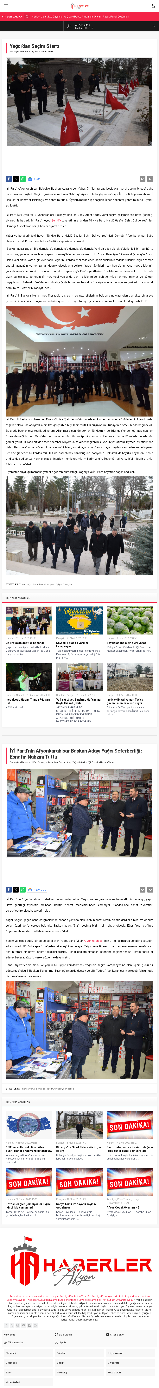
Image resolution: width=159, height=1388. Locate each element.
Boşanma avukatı (17, 1299)
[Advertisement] (79, 159)
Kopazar (33, 1299)
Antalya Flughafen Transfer (75, 1296)
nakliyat (101, 1299)
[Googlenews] (35, 1325)
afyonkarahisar (35, 584)
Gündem (10, 695)
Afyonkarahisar (94, 940)
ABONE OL (40, 178)
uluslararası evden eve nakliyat (41, 1296)
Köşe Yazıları (124, 1199)
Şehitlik (56, 220)
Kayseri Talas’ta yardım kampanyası (72, 644)
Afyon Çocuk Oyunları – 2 (123, 1207)
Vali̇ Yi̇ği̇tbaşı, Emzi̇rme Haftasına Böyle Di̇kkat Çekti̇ (78, 701)
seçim (68, 584)
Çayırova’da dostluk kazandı (25, 642)
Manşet (25, 51)
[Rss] (29, 1325)
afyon (30, 1088)
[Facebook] (6, 1325)
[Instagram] (18, 1325)
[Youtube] (23, 1325)
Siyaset (58, 1088)
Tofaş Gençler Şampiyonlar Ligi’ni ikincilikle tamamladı (28, 1205)
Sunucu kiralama (48, 1299)
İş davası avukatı (140, 1296)
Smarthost (16, 1296)
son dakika (68, 1088)
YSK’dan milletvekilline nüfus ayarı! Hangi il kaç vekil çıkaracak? (29, 1148)
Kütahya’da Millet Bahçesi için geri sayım (79, 1148)
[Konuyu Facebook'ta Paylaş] (9, 179)
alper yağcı (49, 584)
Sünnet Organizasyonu (120, 1299)
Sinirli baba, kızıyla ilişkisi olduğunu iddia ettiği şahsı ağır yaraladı (130, 1148)
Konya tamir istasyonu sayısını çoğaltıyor (76, 1205)
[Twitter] (12, 1325)
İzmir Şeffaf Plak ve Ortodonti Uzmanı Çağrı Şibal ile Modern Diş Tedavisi (74, 16)
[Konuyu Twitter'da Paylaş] (16, 179)
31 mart (23, 584)
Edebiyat (111, 1199)
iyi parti (60, 584)
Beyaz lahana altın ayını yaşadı (127, 642)
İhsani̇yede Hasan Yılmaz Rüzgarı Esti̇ (28, 701)
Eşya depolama (88, 1299)
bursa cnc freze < (68, 1299)
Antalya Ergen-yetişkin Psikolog (111, 1296)
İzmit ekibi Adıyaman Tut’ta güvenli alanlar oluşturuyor (125, 701)
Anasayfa (14, 51)
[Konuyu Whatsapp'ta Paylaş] (23, 179)
